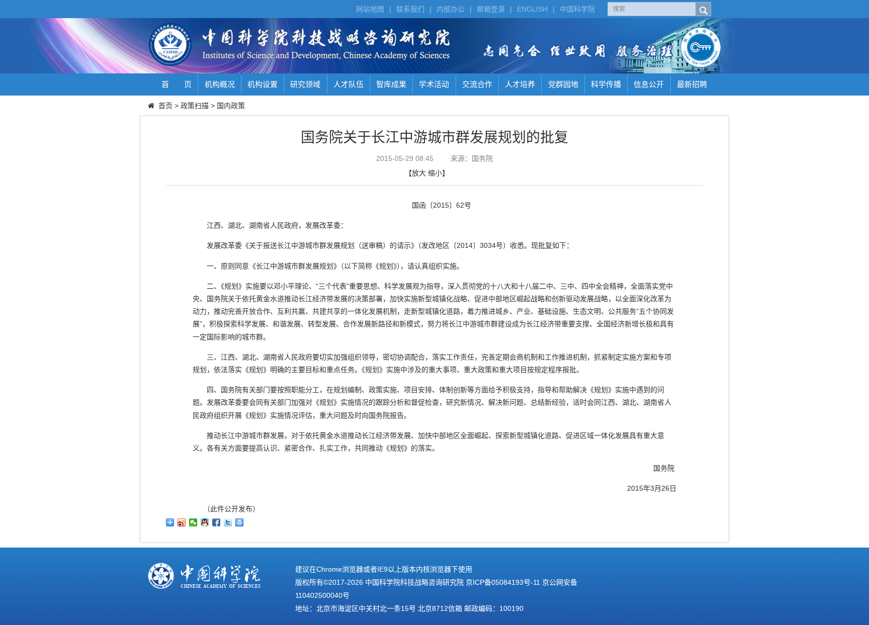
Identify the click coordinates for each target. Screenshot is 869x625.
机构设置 (262, 84)
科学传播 (606, 84)
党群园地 (563, 84)
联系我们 (410, 9)
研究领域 (305, 84)
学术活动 (434, 84)
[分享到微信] (193, 522)
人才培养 (520, 84)
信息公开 (649, 84)
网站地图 (370, 9)
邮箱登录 (491, 9)
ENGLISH (532, 9)
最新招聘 (692, 84)
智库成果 (391, 84)
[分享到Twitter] (228, 522)
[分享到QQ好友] (205, 522)
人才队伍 (348, 84)
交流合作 (477, 84)
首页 (165, 106)
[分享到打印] (239, 522)
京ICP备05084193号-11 (503, 582)
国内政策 (231, 106)
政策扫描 (195, 106)
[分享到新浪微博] (182, 522)
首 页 (176, 84)
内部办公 (451, 9)
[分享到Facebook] (216, 522)
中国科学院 (577, 9)
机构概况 (220, 84)
